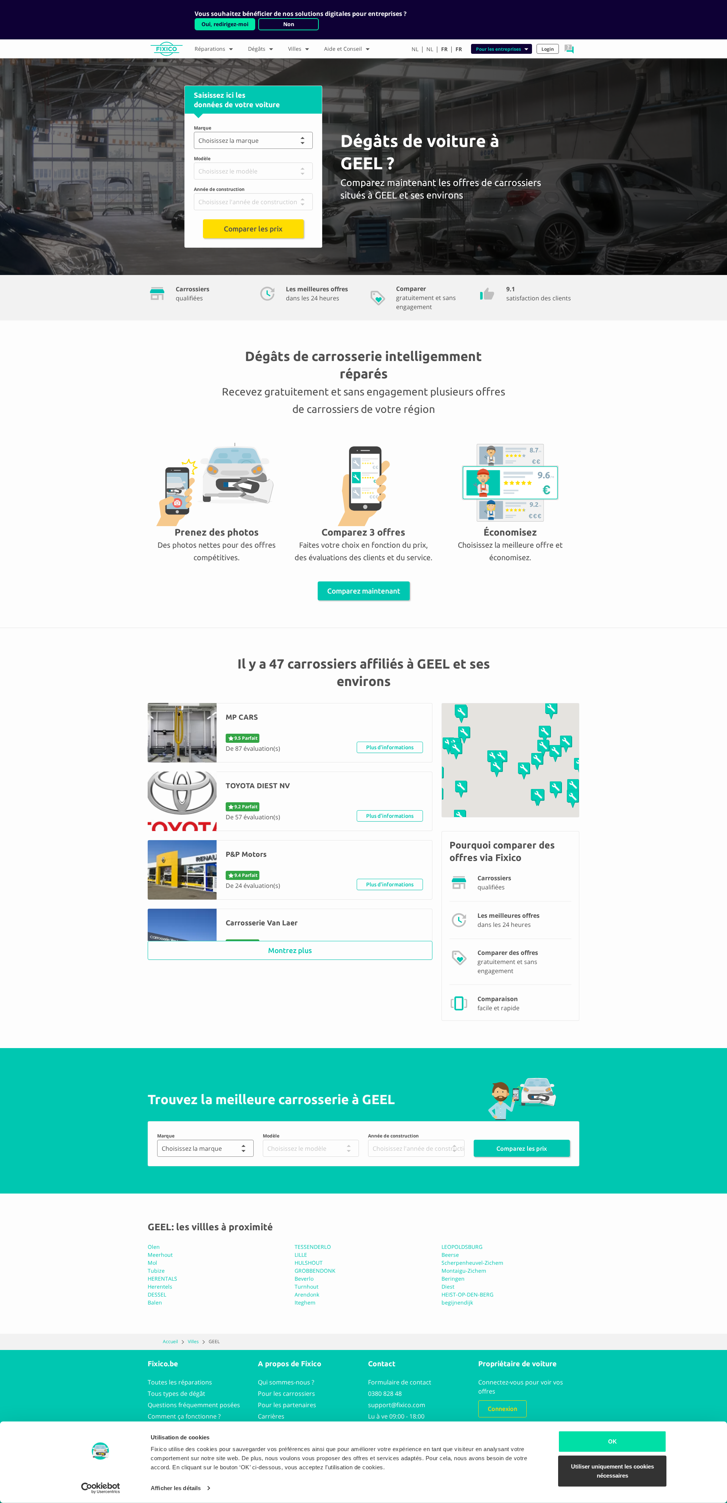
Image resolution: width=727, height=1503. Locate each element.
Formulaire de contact (399, 1382)
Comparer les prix (253, 229)
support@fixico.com (396, 1405)
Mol (152, 1262)
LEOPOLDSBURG (462, 1246)
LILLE (301, 1254)
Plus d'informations (389, 747)
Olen (154, 1246)
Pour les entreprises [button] (498, 49)
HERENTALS (162, 1278)
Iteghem (305, 1302)
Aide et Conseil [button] (343, 48)
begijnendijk (457, 1302)
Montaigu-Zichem (464, 1270)
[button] (569, 49)
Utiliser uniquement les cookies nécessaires (612, 1470)
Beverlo (304, 1278)
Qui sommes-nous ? (286, 1382)
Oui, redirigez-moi (224, 24)
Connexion (502, 1408)
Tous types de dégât (176, 1393)
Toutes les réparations (180, 1382)
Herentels (160, 1286)
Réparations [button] (210, 48)
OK (612, 1441)
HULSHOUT (309, 1262)
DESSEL (157, 1294)
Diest (448, 1286)
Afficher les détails (176, 1488)
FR (444, 49)
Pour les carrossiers (286, 1393)
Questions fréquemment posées (194, 1405)
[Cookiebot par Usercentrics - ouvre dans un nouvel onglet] (100, 1488)
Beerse (450, 1254)
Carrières (271, 1416)
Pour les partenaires (287, 1405)
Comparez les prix (521, 1148)
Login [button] (547, 49)
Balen (155, 1302)
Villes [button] (294, 48)
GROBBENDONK (315, 1270)
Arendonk (307, 1294)
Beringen (453, 1278)
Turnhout (306, 1286)
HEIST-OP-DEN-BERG (467, 1294)
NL (415, 49)
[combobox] (200, 140)
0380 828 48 (385, 1393)
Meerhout (160, 1254)
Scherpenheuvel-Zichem (472, 1262)
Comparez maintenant (363, 591)
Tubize (156, 1270)
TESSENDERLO (313, 1246)
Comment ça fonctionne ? (184, 1416)
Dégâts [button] (256, 48)
